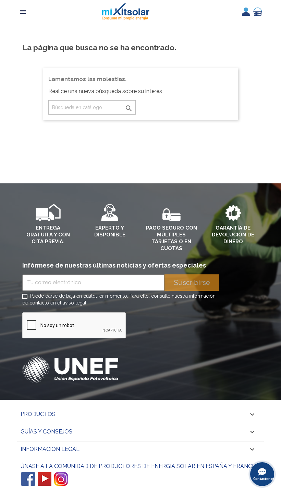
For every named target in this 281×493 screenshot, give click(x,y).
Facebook (28, 479)
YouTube (44, 479)
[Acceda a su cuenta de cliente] (246, 12)
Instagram (61, 479)
